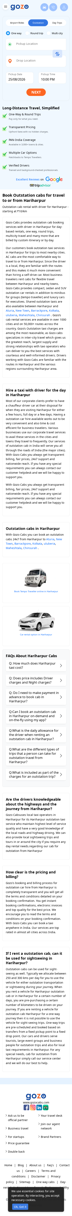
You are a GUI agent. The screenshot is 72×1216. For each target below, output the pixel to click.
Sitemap (24, 1182)
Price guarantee (18, 1143)
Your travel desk (51, 1115)
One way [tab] (16, 33)
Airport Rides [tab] (17, 22)
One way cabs (45, 1182)
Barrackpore (39, 310)
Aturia (10, 310)
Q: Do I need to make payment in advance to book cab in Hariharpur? (34, 697)
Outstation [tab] (38, 22)
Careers (30, 1171)
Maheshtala (27, 315)
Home (8, 1165)
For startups (16, 1137)
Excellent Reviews (28, 179)
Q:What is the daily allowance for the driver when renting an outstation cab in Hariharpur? (34, 734)
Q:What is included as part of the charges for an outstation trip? (34, 774)
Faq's (50, 1165)
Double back (16, 1151)
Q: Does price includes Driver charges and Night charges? (31, 680)
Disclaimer (38, 1176)
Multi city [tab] (57, 33)
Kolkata (54, 310)
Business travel (18, 1128)
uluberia (11, 315)
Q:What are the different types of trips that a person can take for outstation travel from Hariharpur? (34, 755)
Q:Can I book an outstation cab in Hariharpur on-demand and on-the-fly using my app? (32, 716)
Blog (21, 1165)
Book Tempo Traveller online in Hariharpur (36, 591)
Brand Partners (51, 1137)
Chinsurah (43, 315)
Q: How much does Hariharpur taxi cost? (32, 665)
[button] (5, 7)
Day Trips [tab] (57, 22)
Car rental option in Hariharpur (36, 634)
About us (35, 1165)
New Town (22, 310)
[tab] (15, 33)
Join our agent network (50, 1126)
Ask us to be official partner (18, 1118)
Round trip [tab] (36, 33)
